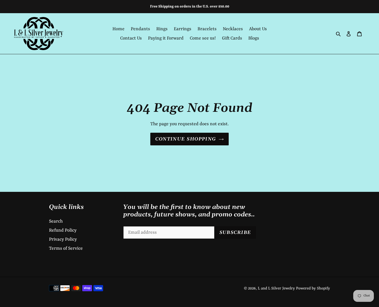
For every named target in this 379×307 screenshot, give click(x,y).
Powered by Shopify (313, 288)
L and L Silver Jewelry (276, 288)
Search (56, 221)
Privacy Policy (63, 239)
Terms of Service (66, 248)
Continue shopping (185, 139)
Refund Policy (63, 230)
